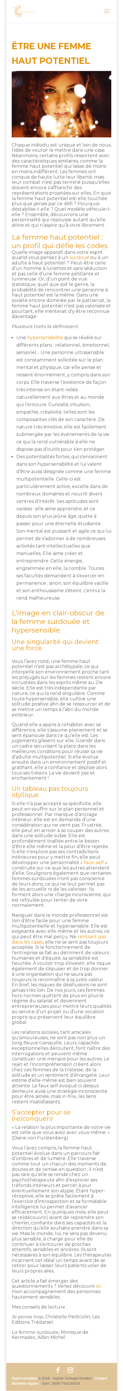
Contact (100, 1378)
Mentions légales (25, 1384)
